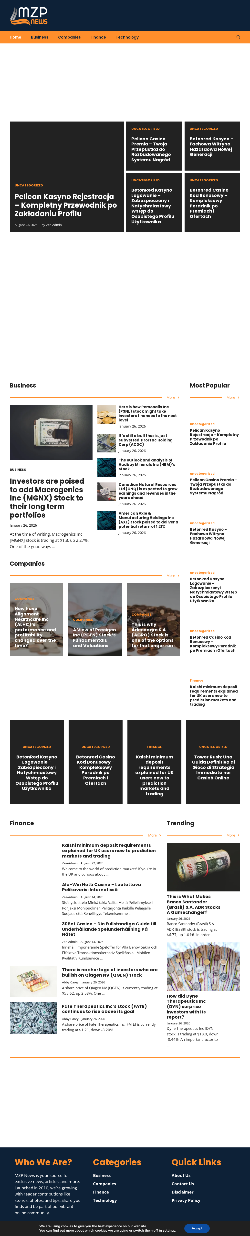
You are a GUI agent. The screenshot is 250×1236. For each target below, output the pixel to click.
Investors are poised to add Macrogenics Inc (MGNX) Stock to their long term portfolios (47, 498)
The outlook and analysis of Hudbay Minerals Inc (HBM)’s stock (147, 464)
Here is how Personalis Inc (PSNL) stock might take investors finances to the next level (148, 413)
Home (15, 37)
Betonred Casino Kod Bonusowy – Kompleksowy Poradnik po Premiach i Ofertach (209, 203)
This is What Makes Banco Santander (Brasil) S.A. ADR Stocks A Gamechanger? (193, 904)
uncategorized (29, 185)
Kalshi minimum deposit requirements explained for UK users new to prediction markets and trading (214, 695)
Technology (127, 37)
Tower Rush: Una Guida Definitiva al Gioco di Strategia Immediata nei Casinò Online (213, 767)
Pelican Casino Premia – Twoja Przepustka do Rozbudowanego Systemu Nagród (151, 149)
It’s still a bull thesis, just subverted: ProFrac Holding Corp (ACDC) (146, 440)
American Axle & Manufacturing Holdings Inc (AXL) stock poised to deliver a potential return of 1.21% (148, 520)
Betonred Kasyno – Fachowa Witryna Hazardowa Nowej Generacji (211, 147)
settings (169, 1230)
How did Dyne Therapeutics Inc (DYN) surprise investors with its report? (186, 1006)
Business (39, 37)
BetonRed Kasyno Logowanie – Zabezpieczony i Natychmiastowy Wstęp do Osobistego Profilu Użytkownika (152, 206)
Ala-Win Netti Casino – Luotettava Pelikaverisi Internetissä (101, 887)
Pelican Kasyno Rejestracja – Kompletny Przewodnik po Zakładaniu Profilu (66, 205)
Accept (197, 1228)
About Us (181, 1175)
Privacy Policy (186, 1200)
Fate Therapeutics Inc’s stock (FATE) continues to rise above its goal (104, 1009)
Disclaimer (183, 1192)
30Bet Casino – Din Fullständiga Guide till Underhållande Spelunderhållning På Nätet (109, 929)
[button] (238, 37)
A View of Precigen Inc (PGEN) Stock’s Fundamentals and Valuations (94, 638)
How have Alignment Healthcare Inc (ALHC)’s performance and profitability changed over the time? (35, 626)
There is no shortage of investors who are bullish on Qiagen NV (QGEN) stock (110, 972)
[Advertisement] (125, 87)
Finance (98, 37)
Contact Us (183, 1183)
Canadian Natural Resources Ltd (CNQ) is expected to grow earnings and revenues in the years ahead (148, 491)
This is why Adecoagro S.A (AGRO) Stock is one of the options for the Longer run (153, 634)
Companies (69, 37)
